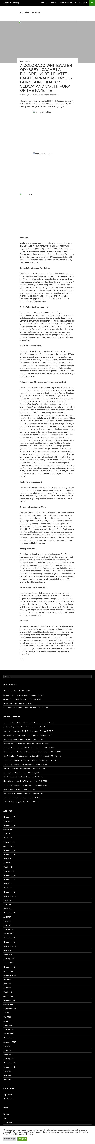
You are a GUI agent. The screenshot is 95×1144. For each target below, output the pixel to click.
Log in (5, 1118)
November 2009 (9, 967)
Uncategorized (8, 1099)
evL (4, 802)
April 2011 (7, 925)
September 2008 (9, 1009)
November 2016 (9, 825)
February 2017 (8, 821)
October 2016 (8, 829)
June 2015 (7, 859)
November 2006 (9, 1063)
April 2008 (7, 1021)
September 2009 (9, 975)
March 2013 (7, 909)
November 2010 (9, 942)
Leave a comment (52, 95)
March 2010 (7, 954)
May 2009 (7, 984)
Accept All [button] (22, 1139)
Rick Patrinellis (8, 756)
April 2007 (7, 1050)
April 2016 (7, 834)
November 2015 (9, 854)
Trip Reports (25, 61)
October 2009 (8, 971)
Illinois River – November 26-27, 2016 (17, 703)
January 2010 (8, 963)
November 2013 (9, 892)
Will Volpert (7, 768)
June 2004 (7, 1075)
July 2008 (7, 1013)
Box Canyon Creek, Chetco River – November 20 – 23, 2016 (25, 708)
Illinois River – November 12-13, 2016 (29, 739)
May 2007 (7, 1046)
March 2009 (7, 992)
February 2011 (8, 929)
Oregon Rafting (11, 3)
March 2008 (7, 1025)
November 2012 (9, 913)
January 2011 (8, 934)
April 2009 (7, 988)
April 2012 (7, 917)
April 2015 (7, 863)
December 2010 (9, 938)
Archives (54, 2)
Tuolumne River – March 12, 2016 (27, 773)
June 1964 (7, 1079)
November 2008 (9, 1000)
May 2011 (7, 921)
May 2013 (7, 900)
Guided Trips (83, 2)
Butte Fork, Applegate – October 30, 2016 (33, 743)
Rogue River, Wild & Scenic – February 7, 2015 (28, 727)
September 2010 (9, 946)
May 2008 (7, 1017)
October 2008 (8, 1004)
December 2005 (9, 1067)
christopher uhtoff (9, 781)
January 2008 (8, 1034)
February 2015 (8, 871)
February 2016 (8, 842)
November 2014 (9, 879)
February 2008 (8, 1029)
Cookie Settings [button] (9, 1139)
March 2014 (7, 888)
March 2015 (7, 867)
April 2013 (7, 904)
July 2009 (7, 979)
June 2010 (7, 950)
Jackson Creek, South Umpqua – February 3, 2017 (22, 699)
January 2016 (8, 846)
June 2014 (7, 884)
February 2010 (8, 959)
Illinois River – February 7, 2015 (28, 798)
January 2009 (8, 996)
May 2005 (7, 1071)
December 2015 (9, 850)
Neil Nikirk (39, 95)
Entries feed (7, 1122)
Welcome (44, 2)
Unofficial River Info (68, 2)
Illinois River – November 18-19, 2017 (17, 691)
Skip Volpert (7, 773)
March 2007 (7, 1054)
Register (6, 1114)
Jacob (5, 748)
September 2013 (9, 896)
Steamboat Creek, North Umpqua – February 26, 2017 (23, 695)
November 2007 (9, 1038)
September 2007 (9, 1042)
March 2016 (7, 838)
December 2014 (9, 875)
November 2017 (9, 817)
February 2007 (8, 1059)
